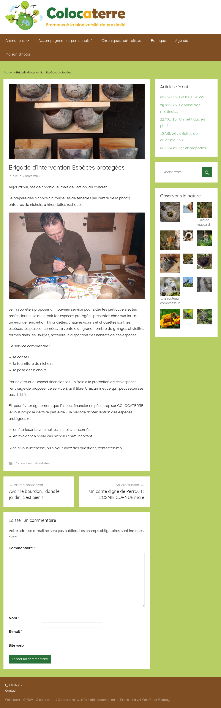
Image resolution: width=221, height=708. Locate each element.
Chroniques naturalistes (121, 40)
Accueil (8, 72)
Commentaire (22, 548)
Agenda (181, 40)
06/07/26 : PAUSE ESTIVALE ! (184, 97)
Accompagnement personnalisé (65, 40)
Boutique (158, 40)
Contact (10, 690)
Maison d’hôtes (18, 54)
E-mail (15, 631)
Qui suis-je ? (13, 685)
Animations (15, 40)
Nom (14, 618)
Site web (16, 645)
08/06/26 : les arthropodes (183, 148)
